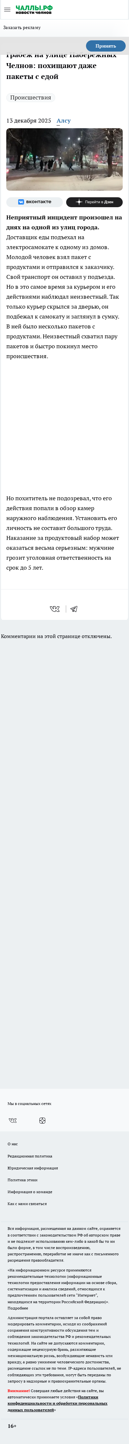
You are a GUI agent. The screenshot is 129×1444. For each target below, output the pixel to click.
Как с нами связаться (27, 1203)
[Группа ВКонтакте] (34, 202)
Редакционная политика (30, 1156)
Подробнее (18, 1308)
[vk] (55, 609)
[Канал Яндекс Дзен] (94, 202)
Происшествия (30, 97)
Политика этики (22, 1179)
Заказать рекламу (22, 27)
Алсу (64, 120)
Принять (106, 46)
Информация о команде (30, 1191)
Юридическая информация (33, 1167)
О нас (13, 1143)
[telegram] (76, 609)
